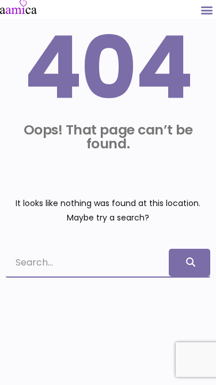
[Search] (189, 262)
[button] (206, 9)
